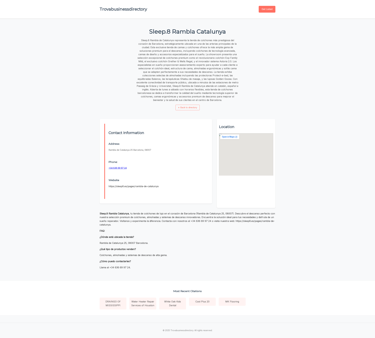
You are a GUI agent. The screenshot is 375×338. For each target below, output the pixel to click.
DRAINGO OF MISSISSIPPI (113, 303)
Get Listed (267, 9)
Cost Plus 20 (202, 301)
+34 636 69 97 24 (118, 168)
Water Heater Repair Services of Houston (142, 303)
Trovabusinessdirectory (123, 9)
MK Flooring (232, 301)
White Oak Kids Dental (172, 303)
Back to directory (187, 107)
